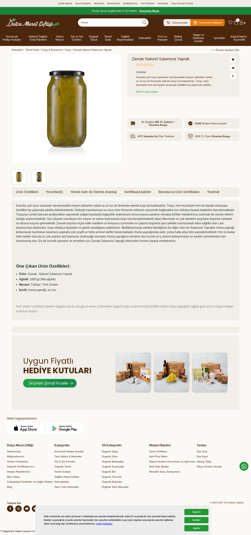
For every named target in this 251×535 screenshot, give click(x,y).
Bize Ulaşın (13, 476)
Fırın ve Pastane (162, 38)
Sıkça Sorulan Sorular (182, 3)
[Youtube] (27, 508)
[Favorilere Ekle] (233, 59)
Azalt (135, 104)
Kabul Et (196, 512)
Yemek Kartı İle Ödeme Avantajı (93, 192)
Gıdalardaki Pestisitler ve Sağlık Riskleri (30, 481)
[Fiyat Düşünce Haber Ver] (233, 76)
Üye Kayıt (202, 456)
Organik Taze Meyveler (115, 486)
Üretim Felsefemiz (17, 461)
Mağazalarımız (15, 456)
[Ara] (144, 22)
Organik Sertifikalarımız (20, 466)
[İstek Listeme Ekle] (233, 67)
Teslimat (213, 192)
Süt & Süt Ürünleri (64, 461)
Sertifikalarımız (130, 3)
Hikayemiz (99, 3)
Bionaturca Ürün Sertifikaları (179, 192)
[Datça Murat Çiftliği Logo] (32, 22)
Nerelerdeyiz (113, 3)
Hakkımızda (14, 451)
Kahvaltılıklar (61, 481)
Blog (9, 486)
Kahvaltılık (145, 37)
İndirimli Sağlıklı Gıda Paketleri (38, 38)
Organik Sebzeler (112, 481)
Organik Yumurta (111, 476)
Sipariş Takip (204, 461)
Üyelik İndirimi (65, 3)
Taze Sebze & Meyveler (68, 456)
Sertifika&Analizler (137, 192)
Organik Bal (108, 471)
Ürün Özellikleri (27, 192)
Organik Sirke (110, 456)
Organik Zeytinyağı (113, 466)
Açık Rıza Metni (158, 456)
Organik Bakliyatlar (113, 461)
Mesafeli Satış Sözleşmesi (164, 471)
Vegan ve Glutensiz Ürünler (198, 38)
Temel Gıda (108, 38)
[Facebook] (10, 508)
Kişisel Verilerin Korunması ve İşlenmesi (172, 461)
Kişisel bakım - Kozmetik (239, 38)
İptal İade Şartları (159, 466)
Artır (154, 104)
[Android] (64, 428)
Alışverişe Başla (149, 10)
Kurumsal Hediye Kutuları (12, 38)
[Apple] (26, 428)
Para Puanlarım (83, 3)
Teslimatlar (162, 3)
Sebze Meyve (59, 38)
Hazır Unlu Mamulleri (66, 486)
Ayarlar (196, 528)
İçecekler (219, 37)
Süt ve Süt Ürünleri (76, 38)
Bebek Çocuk (178, 38)
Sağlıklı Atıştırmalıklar (125, 38)
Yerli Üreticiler (148, 3)
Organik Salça (110, 451)
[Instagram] (18, 508)
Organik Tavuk (93, 38)
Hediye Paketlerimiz (18, 471)
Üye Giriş (202, 451)
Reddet (196, 520)
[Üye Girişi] (241, 23)
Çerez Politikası (104, 524)
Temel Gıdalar (62, 471)
